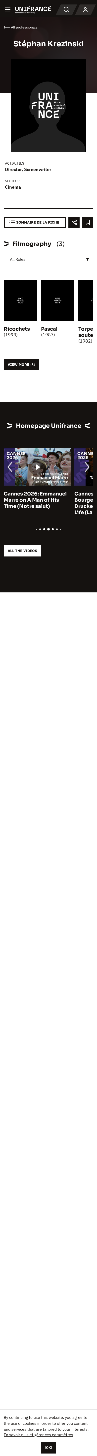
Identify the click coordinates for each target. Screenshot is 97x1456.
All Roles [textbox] (17, 259)
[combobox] (48, 259)
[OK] (48, 1447)
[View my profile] (85, 9)
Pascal (49, 329)
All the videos (22, 550)
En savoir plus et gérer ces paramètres (38, 1434)
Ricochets (17, 329)
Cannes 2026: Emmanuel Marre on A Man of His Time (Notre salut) (35, 500)
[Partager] (74, 222)
